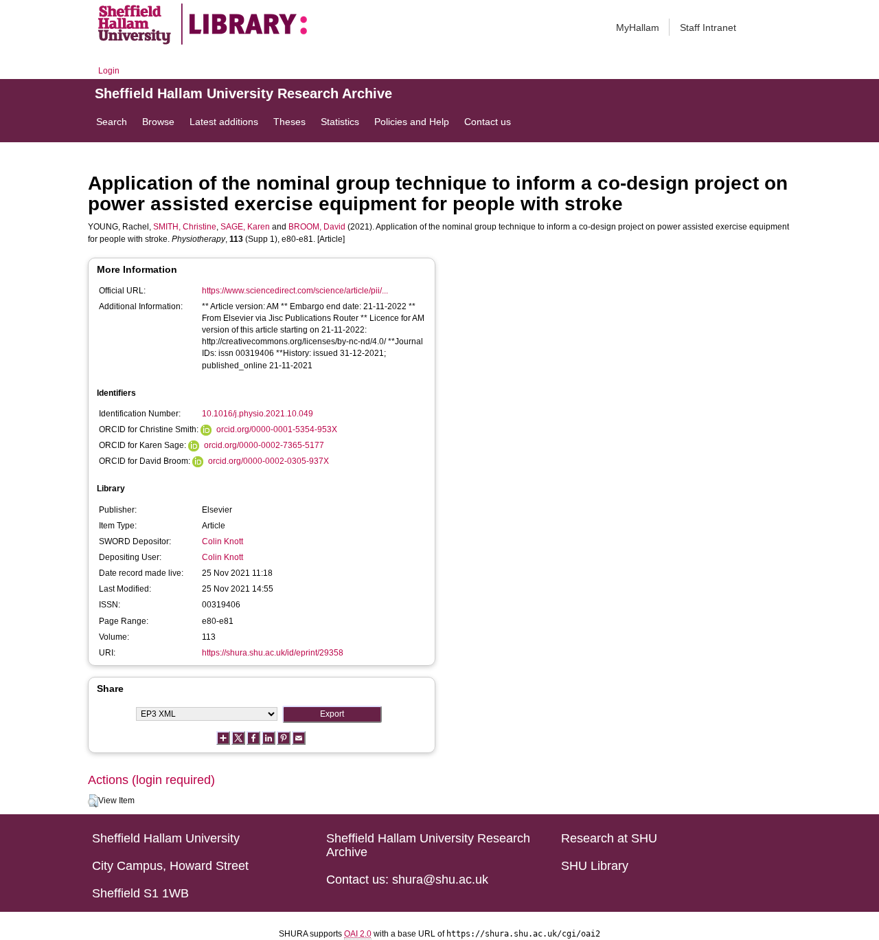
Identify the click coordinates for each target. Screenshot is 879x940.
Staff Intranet (708, 27)
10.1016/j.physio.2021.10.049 (257, 413)
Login (108, 71)
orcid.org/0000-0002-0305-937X (268, 461)
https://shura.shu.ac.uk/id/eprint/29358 (272, 653)
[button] (93, 801)
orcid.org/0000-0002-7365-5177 (264, 445)
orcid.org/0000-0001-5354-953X (276, 429)
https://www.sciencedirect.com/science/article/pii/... (295, 290)
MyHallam (637, 27)
